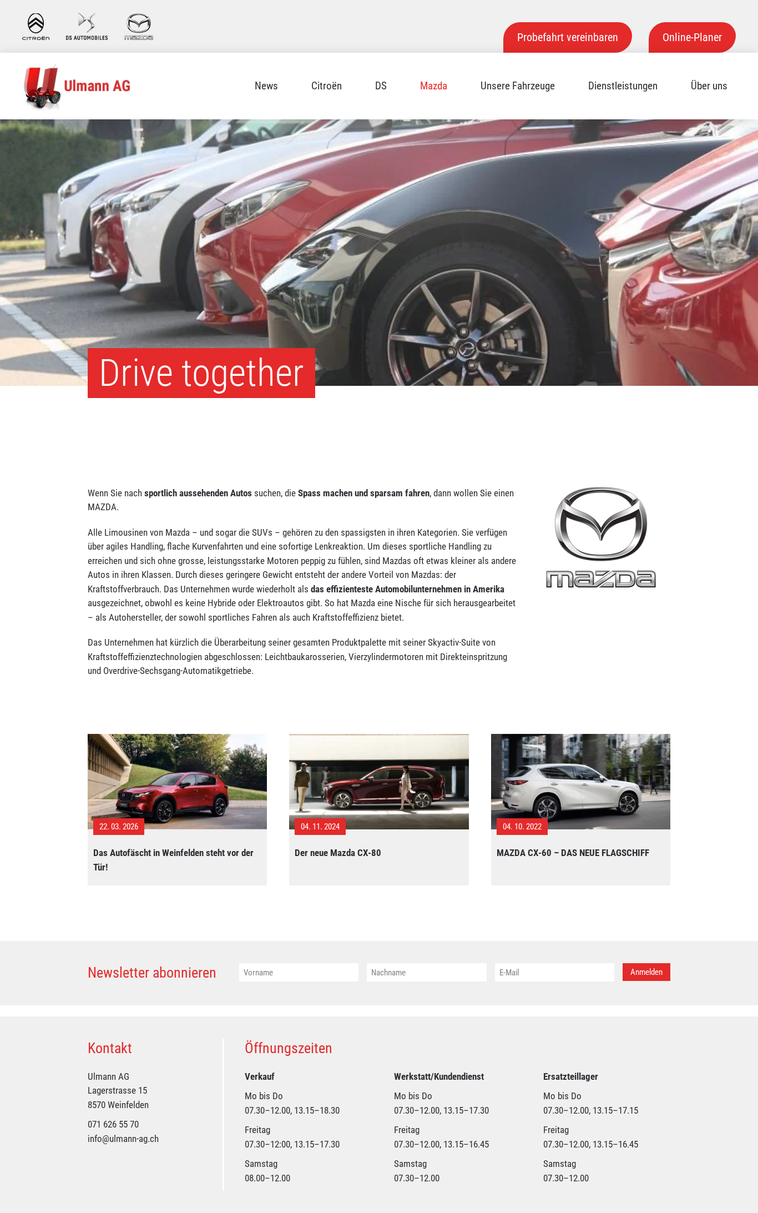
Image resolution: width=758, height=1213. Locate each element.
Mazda (433, 86)
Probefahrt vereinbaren (567, 37)
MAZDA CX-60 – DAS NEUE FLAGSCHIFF (573, 852)
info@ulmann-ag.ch (123, 1138)
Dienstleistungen (623, 86)
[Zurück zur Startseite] (77, 86)
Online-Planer (692, 37)
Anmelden (646, 972)
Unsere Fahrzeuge (518, 86)
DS (381, 86)
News (266, 86)
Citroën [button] (326, 86)
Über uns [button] (709, 86)
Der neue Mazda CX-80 (338, 852)
